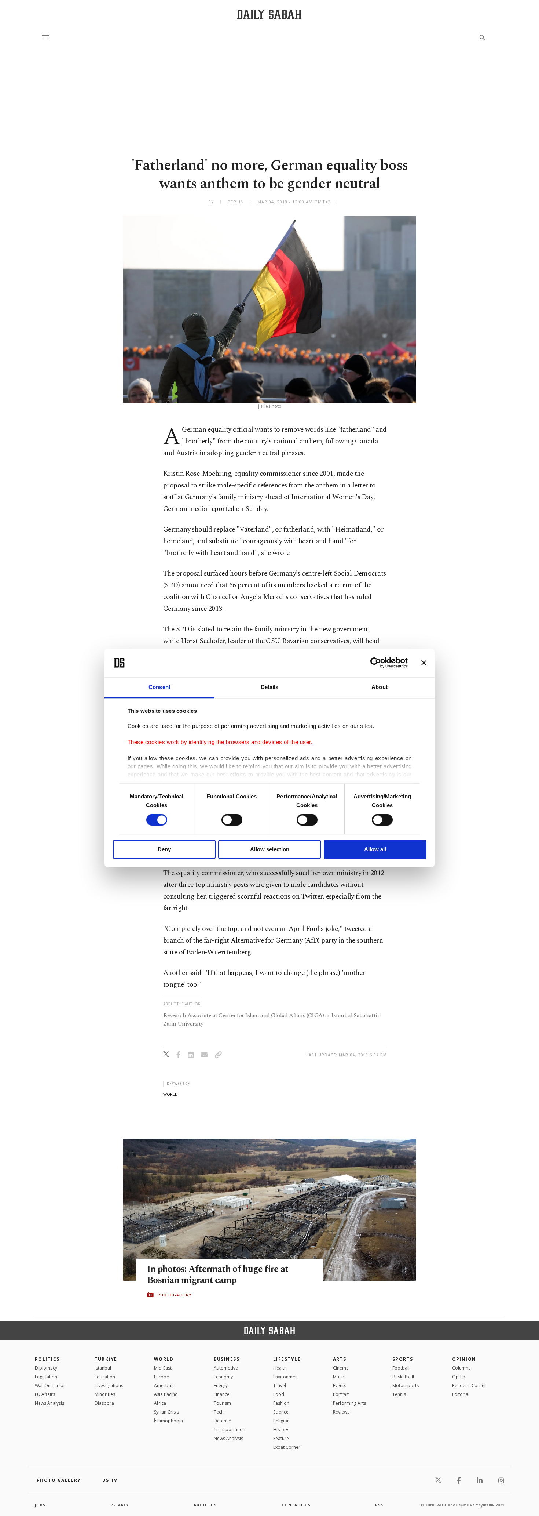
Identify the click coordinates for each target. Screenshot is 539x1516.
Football (401, 1368)
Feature (281, 1438)
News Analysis (49, 1403)
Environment (286, 1377)
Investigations (109, 1385)
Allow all (375, 849)
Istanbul (103, 1368)
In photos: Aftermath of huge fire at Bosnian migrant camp (217, 1274)
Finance (222, 1394)
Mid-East (163, 1368)
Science (281, 1412)
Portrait (341, 1394)
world (170, 1094)
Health (280, 1368)
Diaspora (104, 1403)
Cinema (341, 1368)
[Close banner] (423, 662)
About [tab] (379, 687)
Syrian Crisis (166, 1412)
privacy (119, 1505)
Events (339, 1385)
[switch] (231, 820)
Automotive (226, 1368)
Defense (222, 1421)
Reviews (341, 1412)
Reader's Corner (469, 1385)
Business (227, 1359)
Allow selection (269, 849)
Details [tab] (270, 687)
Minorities (105, 1394)
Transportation (229, 1429)
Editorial (460, 1394)
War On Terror (50, 1385)
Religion (281, 1421)
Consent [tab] (159, 687)
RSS (379, 1505)
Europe (161, 1377)
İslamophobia (168, 1421)
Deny (164, 849)
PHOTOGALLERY (174, 1295)
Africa (160, 1403)
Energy (221, 1385)
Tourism (222, 1403)
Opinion (464, 1359)
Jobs (40, 1505)
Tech (219, 1412)
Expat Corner (286, 1447)
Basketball (403, 1377)
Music (339, 1377)
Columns (461, 1368)
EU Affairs (45, 1394)
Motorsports (405, 1385)
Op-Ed (458, 1377)
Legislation (46, 1377)
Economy (223, 1377)
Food (278, 1394)
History (280, 1429)
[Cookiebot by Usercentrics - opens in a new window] (376, 662)
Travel (279, 1385)
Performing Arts (349, 1403)
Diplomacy (46, 1368)
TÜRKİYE (106, 1359)
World (163, 1359)
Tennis (399, 1394)
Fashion (281, 1403)
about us (205, 1505)
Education (105, 1377)
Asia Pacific (165, 1394)
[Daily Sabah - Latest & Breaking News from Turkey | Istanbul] (269, 14)
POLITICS (47, 1359)
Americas (163, 1385)
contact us (296, 1505)
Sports (402, 1359)
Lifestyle (287, 1359)
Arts (339, 1359)
